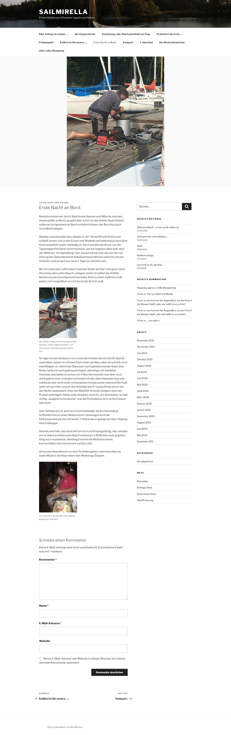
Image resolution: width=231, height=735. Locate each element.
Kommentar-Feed (146, 493)
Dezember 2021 (145, 340)
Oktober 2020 (145, 359)
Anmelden (142, 481)
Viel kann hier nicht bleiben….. (152, 236)
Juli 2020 (142, 372)
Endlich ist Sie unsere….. (73, 42)
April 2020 (142, 390)
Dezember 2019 (146, 416)
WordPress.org (145, 500)
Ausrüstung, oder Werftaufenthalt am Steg (126, 34)
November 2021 (146, 346)
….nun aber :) (153, 320)
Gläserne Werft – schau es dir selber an (158, 227)
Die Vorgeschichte (85, 34)
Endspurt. (128, 42)
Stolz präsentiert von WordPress (64, 727)
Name (44, 605)
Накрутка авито (145, 287)
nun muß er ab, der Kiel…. (150, 264)
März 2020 (143, 397)
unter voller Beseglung (51, 50)
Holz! (139, 246)
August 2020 (144, 365)
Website (44, 641)
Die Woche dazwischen (172, 42)
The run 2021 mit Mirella (160, 294)
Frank (64, 202)
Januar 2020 (144, 409)
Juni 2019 (142, 428)
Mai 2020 (142, 384)
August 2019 (144, 422)
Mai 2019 (142, 435)
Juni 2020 (142, 378)
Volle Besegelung (166, 287)
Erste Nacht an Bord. (105, 42)
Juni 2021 (142, 353)
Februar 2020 (144, 403)
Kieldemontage (145, 255)
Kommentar (48, 559)
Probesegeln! (46, 42)
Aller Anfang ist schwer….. (53, 34)
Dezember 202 (145, 441)
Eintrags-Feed (144, 487)
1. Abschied (146, 42)
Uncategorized (145, 461)
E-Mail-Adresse (50, 623)
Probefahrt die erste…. (169, 34)
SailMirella (63, 12)
